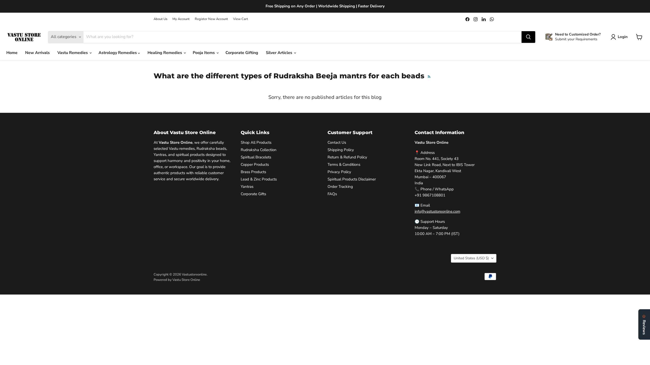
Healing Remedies (165, 53)
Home (12, 53)
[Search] (528, 37)
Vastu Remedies (73, 53)
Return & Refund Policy (347, 157)
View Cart (240, 19)
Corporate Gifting (241, 53)
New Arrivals (37, 53)
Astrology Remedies (118, 53)
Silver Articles (279, 53)
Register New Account (211, 19)
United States (471, 258)
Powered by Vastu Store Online (177, 280)
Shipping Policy (341, 149)
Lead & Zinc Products (259, 179)
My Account (181, 19)
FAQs (332, 193)
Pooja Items (204, 53)
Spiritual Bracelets (256, 157)
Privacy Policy (339, 171)
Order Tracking (340, 186)
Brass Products (253, 171)
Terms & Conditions (344, 164)
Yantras (247, 186)
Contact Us (337, 142)
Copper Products (255, 164)
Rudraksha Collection (259, 149)
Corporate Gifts (253, 193)
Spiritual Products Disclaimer (352, 179)
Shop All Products (256, 142)
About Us (160, 19)
